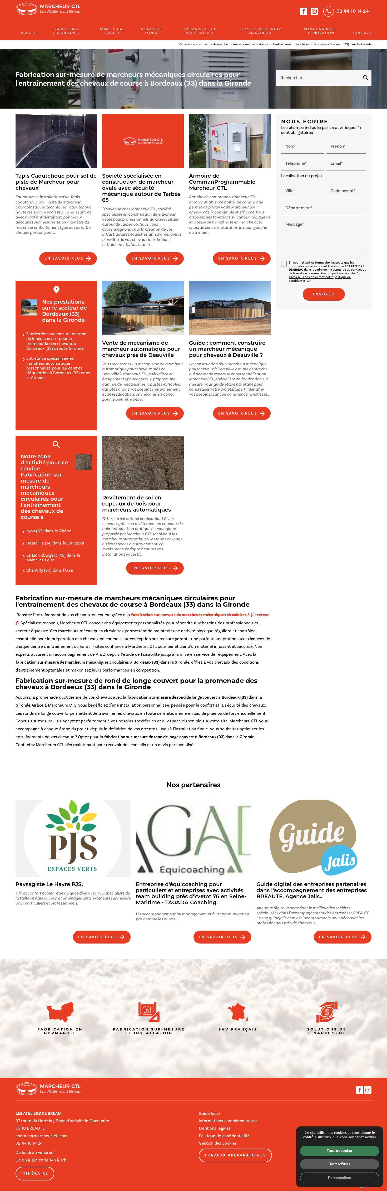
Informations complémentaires (228, 1121)
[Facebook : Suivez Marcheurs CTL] (303, 11)
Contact (362, 33)
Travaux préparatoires (235, 1155)
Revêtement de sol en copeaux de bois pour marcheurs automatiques (136, 504)
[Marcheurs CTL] (48, 9)
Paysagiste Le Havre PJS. (49, 884)
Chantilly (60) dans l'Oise (49, 570)
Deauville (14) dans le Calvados (55, 543)
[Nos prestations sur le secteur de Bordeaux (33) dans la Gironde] (29, 307)
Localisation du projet (301, 175)
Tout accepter (340, 1150)
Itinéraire (34, 1173)
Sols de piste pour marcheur (260, 31)
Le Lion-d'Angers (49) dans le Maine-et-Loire (53, 557)
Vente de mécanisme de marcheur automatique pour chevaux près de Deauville (141, 349)
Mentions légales (215, 1128)
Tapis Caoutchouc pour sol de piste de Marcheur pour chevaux (56, 182)
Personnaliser (339, 1177)
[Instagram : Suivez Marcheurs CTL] (314, 11)
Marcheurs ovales (112, 31)
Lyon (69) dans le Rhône (48, 530)
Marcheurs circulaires (66, 31)
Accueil (29, 33)
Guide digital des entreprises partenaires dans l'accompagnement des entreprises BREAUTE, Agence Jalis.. (311, 891)
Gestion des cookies (218, 1143)
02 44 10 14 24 (352, 11)
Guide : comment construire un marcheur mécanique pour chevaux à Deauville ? (227, 349)
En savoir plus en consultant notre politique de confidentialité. (324, 277)
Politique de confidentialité (224, 1135)
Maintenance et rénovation (321, 31)
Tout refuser (339, 1163)
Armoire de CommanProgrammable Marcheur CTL (222, 182)
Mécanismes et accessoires (199, 31)
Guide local (209, 1113)
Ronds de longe (151, 31)
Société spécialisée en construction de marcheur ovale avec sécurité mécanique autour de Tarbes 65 (141, 188)
